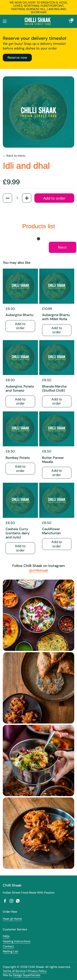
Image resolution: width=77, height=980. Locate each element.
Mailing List (10, 951)
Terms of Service (14, 971)
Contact (8, 946)
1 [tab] (38, 239)
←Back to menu (14, 156)
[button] (70, 21)
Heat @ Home (12, 919)
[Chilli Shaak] (38, 21)
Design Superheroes (26, 975)
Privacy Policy (37, 971)
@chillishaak (38, 570)
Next (62, 247)
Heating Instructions (16, 941)
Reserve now (17, 57)
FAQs (6, 936)
